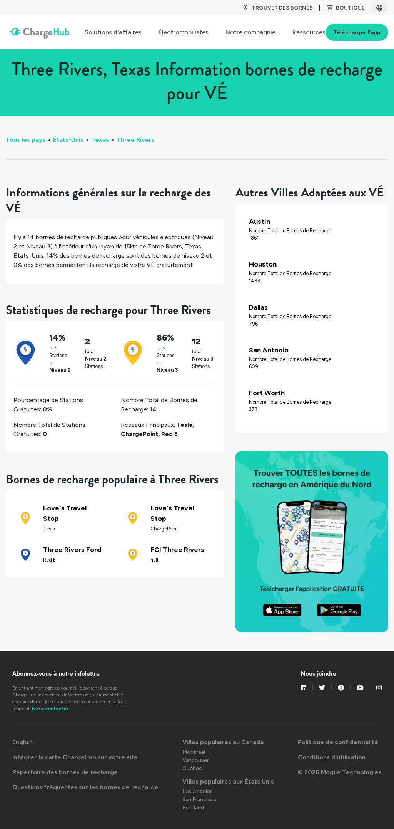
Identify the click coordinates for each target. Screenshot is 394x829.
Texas (100, 139)
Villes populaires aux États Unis (228, 781)
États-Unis (68, 139)
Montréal (193, 752)
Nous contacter (50, 709)
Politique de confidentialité (338, 742)
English (22, 742)
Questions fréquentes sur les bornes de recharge (85, 787)
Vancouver (195, 760)
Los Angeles (197, 791)
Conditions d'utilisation (332, 757)
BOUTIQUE (350, 8)
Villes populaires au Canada (223, 742)
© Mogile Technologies (340, 772)
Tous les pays (25, 139)
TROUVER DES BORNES (282, 8)
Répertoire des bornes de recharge (65, 772)
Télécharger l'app (357, 32)
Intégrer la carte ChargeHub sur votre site (75, 757)
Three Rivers (136, 139)
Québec (192, 768)
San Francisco (199, 799)
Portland (193, 807)
